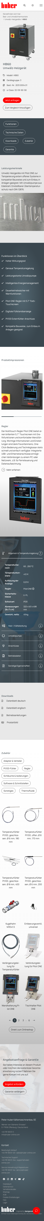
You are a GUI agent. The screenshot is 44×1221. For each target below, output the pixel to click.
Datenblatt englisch (16, 707)
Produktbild (12, 722)
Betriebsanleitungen (16, 715)
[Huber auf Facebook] (4, 1179)
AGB (4, 1194)
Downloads (11, 140)
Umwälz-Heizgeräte (13, 19)
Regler (27, 768)
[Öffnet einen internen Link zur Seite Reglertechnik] (33, 588)
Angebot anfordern (14, 1084)
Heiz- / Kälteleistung (17, 625)
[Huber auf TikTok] (23, 1179)
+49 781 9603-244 (8, 1160)
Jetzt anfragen (12, 100)
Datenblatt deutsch (16, 700)
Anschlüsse (13, 645)
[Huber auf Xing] (15, 1179)
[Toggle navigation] (41, 5)
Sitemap (6, 1192)
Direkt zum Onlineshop (22, 1029)
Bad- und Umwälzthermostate (15, 16)
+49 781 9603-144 (8, 1170)
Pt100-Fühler (10, 768)
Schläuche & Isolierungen (16, 775)
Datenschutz (8, 1186)
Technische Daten (14, 132)
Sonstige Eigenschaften (19, 665)
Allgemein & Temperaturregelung (23, 553)
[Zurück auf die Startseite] (9, 5)
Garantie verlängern (14, 1091)
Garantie (10, 149)
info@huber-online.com (10, 1134)
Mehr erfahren (13, 469)
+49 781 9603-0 (7, 1132)
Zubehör (29, 140)
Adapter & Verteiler (13, 760)
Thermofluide (27, 790)
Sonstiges (8, 790)
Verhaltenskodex (9, 1189)
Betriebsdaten (14, 655)
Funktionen (11, 123)
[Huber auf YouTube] (19, 1179)
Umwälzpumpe (15, 635)
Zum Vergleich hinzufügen (17, 107)
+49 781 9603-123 (8, 1153)
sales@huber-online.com (26, 1153)
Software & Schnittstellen (16, 783)
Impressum (7, 1184)
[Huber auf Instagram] (8, 1179)
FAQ (4, 1200)
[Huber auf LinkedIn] (12, 1179)
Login (5, 1202)
